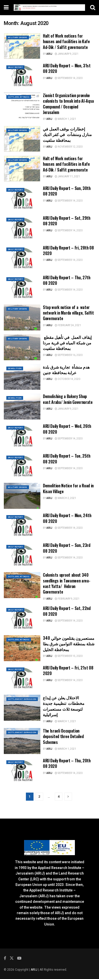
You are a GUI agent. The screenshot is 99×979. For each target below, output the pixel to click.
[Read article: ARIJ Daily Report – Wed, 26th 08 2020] (22, 436)
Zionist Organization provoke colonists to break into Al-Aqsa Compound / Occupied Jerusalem (68, 103)
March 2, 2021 (66, 498)
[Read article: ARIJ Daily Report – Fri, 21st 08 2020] (22, 678)
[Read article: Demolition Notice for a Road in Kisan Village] (22, 496)
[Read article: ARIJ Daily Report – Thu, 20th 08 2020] (22, 771)
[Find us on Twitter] (12, 958)
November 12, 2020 (69, 147)
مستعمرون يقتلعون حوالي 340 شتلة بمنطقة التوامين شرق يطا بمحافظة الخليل (68, 643)
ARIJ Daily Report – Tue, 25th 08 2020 (66, 458)
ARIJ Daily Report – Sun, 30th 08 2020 (67, 191)
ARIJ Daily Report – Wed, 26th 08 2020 (67, 429)
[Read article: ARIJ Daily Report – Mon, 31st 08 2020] (22, 76)
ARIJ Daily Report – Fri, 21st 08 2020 (68, 670)
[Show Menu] (6, 7)
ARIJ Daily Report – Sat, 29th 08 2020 (66, 221)
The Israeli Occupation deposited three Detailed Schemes (63, 736)
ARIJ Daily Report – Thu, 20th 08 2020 (67, 763)
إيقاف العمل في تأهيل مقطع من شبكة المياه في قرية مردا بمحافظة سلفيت (67, 342)
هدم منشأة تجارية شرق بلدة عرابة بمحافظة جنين (66, 369)
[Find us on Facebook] (5, 958)
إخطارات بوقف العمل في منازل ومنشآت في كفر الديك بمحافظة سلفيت (67, 134)
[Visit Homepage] (49, 7)
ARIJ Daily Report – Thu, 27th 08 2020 (66, 280)
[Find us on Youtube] (19, 958)
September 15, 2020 (69, 656)
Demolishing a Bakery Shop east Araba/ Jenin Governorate (68, 399)
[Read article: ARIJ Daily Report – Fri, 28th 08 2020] (22, 258)
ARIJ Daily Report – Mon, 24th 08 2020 (67, 518)
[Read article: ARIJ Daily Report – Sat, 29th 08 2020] (22, 228)
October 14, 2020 (68, 379)
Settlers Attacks (18, 97)
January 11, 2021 (68, 176)
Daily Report (15, 67)
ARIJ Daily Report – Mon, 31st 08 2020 (67, 68)
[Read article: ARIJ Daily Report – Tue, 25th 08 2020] (22, 466)
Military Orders (17, 37)
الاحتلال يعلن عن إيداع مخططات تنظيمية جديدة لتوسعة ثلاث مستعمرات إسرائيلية (64, 705)
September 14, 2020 (69, 78)
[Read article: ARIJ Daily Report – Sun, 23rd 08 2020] (22, 555)
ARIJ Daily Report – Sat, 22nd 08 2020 (67, 611)
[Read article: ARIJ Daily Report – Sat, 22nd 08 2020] (22, 618)
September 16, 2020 (69, 355)
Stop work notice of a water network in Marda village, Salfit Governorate (68, 313)
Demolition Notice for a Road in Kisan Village (68, 488)
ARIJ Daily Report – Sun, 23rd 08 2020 (66, 548)
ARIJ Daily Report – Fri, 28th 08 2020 (68, 250)
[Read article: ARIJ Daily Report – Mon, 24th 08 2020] (22, 526)
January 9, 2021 (67, 54)
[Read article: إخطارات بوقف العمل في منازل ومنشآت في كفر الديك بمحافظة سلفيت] (22, 139)
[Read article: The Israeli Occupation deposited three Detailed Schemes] (22, 741)
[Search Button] (92, 7)
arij (49, 54)
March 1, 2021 (66, 119)
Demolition (15, 368)
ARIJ (34, 969)
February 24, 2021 (69, 325)
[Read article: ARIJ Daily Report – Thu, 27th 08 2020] (22, 288)
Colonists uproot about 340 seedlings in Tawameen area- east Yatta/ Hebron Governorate (66, 583)
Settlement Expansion (22, 699)
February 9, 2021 (68, 599)
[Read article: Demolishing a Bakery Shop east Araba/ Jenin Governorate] (22, 406)
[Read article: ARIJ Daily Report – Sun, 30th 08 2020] (22, 198)
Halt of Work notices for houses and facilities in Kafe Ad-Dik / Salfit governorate (66, 41)
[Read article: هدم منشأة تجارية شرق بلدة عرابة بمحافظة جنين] (22, 377)
